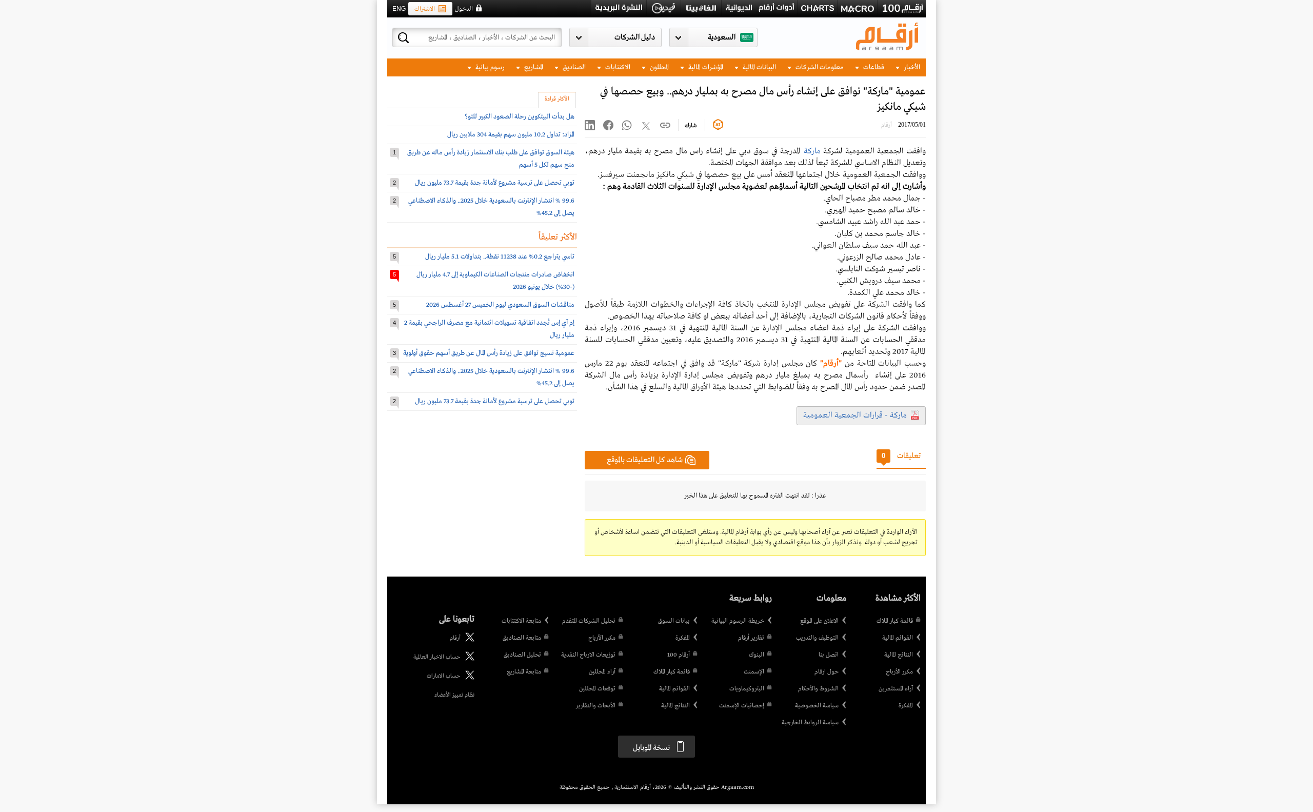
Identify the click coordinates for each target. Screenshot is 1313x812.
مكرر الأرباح (899, 672)
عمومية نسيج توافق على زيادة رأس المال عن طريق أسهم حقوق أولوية (488, 353)
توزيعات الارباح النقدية (588, 655)
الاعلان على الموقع (819, 621)
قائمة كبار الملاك (895, 621)
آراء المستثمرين (896, 689)
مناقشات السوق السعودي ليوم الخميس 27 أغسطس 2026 (500, 305)
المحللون (658, 67)
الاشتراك (424, 9)
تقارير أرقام (751, 638)
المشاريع (533, 67)
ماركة (812, 151)
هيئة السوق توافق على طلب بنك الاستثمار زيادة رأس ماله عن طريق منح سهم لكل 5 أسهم (490, 158)
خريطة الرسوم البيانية (737, 621)
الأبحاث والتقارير (595, 706)
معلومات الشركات (819, 67)
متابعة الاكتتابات (521, 621)
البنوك (756, 655)
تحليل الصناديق (522, 655)
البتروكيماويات (746, 689)
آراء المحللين (602, 672)
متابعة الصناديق (522, 638)
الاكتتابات (617, 67)
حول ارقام (826, 672)
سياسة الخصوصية (817, 706)
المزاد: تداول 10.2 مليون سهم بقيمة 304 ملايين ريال (510, 134)
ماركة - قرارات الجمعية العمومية (855, 415)
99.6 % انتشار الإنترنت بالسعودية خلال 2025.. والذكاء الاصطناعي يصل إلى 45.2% (491, 206)
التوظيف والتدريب (817, 638)
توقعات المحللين (597, 689)
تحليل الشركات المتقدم (588, 621)
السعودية (721, 37)
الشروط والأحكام (818, 689)
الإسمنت (754, 672)
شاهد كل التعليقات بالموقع (645, 460)
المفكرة (906, 706)
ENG (399, 8)
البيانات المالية (758, 67)
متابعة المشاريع (524, 672)
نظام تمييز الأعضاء (454, 695)
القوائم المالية (897, 638)
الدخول (464, 9)
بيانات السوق (674, 621)
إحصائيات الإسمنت (741, 706)
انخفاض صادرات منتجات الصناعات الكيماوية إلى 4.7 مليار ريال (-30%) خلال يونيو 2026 (495, 280)
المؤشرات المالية (705, 67)
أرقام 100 (678, 655)
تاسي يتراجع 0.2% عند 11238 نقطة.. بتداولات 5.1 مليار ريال (499, 256)
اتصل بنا (829, 655)
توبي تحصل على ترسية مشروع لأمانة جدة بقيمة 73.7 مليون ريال (494, 183)
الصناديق (573, 67)
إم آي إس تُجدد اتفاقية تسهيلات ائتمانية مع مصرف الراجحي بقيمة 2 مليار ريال (489, 329)
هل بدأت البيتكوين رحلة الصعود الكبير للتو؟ (519, 116)
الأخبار (911, 67)
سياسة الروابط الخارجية (810, 723)
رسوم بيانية (489, 67)
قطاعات (873, 67)
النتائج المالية (898, 655)
